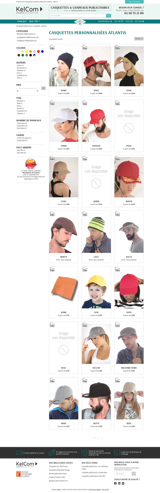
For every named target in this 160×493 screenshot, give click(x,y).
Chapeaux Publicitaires (27, 41)
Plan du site (105, 489)
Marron (18, 55)
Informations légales (94, 489)
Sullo (129, 257)
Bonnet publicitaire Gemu (58, 473)
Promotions (104, 21)
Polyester (21, 70)
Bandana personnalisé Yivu (58, 481)
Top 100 (117, 21)
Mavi (63, 423)
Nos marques (80, 21)
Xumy (63, 90)
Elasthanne (22, 68)
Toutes (34, 55)
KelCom (138, 21)
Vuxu (129, 90)
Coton (20, 65)
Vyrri (64, 146)
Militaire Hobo (129, 368)
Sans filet (21, 153)
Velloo (96, 368)
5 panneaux (22, 123)
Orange (30, 51)
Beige (22, 51)
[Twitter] (123, 483)
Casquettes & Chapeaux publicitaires (80, 7)
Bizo (129, 423)
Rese (63, 368)
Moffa (63, 257)
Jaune (26, 51)
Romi (63, 312)
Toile (19, 78)
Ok (134, 473)
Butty (96, 423)
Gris (26, 55)
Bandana (21, 101)
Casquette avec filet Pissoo (58, 466)
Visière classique (24, 138)
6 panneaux (22, 126)
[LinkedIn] (119, 483)
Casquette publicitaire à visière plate (94, 472)
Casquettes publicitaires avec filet (93, 476)
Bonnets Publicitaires (26, 34)
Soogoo (96, 146)
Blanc (18, 51)
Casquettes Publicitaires (28, 37)
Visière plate (22, 140)
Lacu (96, 257)
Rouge (38, 51)
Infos (128, 21)
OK (43, 88)
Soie (19, 73)
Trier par (138, 38)
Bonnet (20, 108)
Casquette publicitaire (24, 26)
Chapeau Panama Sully (57, 477)
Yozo (128, 312)
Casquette (22, 111)
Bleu (42, 51)
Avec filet (21, 150)
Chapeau (21, 113)
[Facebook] (115, 483)
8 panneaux (22, 128)
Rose (34, 51)
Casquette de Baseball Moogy (59, 470)
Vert (22, 55)
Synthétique (22, 75)
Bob (19, 106)
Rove (96, 90)
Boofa (129, 201)
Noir (30, 55)
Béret (19, 103)
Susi (96, 312)
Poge (128, 146)
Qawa (96, 201)
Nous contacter (134, 2)
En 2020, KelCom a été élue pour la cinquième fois (31, 173)
